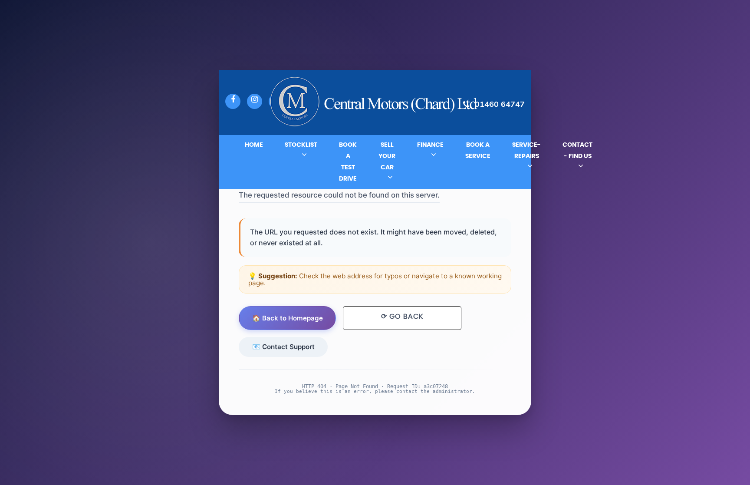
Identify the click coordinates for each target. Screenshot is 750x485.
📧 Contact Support (283, 347)
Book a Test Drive (348, 162)
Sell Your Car (386, 156)
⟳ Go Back (402, 316)
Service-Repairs (526, 150)
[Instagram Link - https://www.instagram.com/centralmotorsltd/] (254, 101)
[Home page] (375, 102)
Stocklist (301, 145)
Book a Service (477, 150)
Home (254, 145)
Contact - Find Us (577, 150)
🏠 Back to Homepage (287, 318)
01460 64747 (500, 104)
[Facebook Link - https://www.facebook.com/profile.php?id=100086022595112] (232, 101)
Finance (430, 145)
